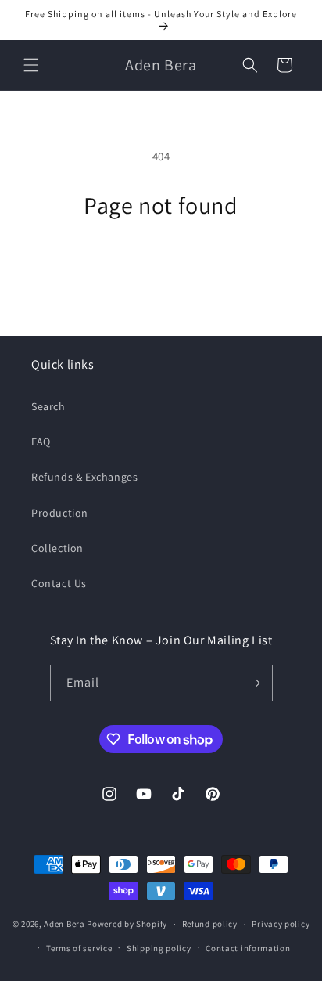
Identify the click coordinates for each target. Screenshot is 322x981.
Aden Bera (64, 923)
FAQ (41, 442)
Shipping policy (159, 948)
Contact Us (59, 583)
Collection (57, 548)
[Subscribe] (255, 683)
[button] (31, 65)
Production (59, 513)
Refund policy (210, 923)
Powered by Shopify (127, 923)
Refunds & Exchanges (84, 477)
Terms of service (79, 948)
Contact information (248, 948)
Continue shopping (161, 262)
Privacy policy (280, 923)
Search (48, 406)
